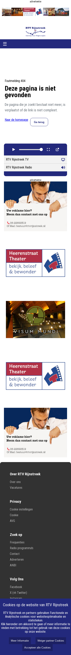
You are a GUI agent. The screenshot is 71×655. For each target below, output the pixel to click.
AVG (12, 521)
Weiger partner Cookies (50, 640)
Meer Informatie (20, 640)
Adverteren (17, 559)
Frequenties (17, 542)
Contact (15, 554)
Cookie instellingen (21, 509)
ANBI (13, 565)
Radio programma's (21, 548)
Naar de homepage (16, 120)
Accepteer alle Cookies (37, 647)
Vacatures (16, 488)
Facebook (16, 587)
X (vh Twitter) (18, 593)
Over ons (15, 482)
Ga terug (39, 122)
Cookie (14, 515)
